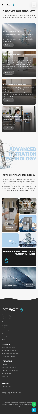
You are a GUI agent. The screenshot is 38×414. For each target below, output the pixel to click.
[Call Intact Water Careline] (34, 410)
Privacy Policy (6, 376)
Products (4, 328)
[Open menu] (34, 5)
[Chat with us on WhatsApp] (34, 404)
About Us (5, 325)
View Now (9, 228)
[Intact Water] (8, 5)
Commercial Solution (8, 357)
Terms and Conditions (9, 368)
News (3, 340)
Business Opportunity (8, 331)
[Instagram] (10, 316)
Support (4, 365)
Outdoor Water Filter (8, 348)
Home (3, 322)
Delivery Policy (6, 373)
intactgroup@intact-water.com (11, 393)
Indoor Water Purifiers (9, 351)
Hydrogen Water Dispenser (10, 354)
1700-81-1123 (6, 387)
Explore (28, 285)
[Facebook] (4, 316)
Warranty (5, 334)
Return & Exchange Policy (10, 370)
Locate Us (5, 337)
